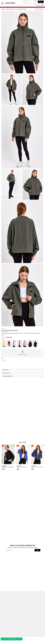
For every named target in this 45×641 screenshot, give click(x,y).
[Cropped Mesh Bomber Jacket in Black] (8, 454)
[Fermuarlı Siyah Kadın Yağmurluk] (35, 343)
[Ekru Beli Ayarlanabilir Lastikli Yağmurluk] (14, 343)
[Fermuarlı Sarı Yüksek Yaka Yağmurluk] (3, 343)
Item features (5, 369)
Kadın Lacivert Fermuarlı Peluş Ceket (37, 467)
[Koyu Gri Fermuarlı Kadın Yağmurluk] (30, 343)
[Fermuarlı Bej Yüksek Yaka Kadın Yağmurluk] (25, 343)
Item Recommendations (7, 376)
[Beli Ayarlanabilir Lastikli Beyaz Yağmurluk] (19, 343)
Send (37, 550)
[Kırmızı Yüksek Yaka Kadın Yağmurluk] (9, 343)
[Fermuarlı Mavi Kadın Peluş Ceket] (22, 454)
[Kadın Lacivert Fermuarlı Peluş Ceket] (37, 454)
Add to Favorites (13, 445)
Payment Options (6, 373)
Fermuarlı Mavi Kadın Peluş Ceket (22, 467)
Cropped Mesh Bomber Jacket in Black (7, 467)
